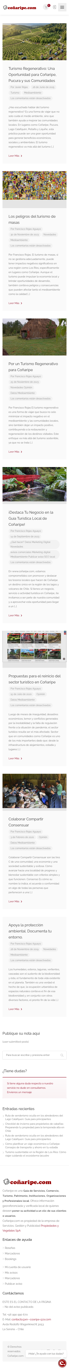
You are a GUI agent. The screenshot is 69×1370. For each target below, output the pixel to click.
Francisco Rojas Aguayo (28, 229)
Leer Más (14, 155)
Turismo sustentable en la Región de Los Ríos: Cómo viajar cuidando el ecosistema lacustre (35, 1154)
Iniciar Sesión (54, 7)
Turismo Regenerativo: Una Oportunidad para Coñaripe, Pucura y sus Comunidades (32, 74)
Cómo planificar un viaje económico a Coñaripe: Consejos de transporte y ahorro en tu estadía (32, 1145)
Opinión (28, 387)
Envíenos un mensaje (19, 1092)
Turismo (15, 92)
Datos (14, 393)
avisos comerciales (21, 552)
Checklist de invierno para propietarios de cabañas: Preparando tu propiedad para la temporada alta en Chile (34, 1127)
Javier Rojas (21, 87)
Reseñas (10, 1248)
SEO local (49, 556)
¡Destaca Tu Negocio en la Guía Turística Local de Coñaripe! (31, 518)
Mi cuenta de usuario (18, 1267)
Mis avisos (11, 1272)
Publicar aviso (36, 556)
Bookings (10, 1259)
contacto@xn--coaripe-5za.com (31, 1319)
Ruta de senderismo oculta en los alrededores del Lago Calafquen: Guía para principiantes (34, 1117)
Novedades (50, 234)
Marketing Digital (41, 542)
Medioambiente (32, 92)
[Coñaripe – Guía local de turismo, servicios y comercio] (20, 7)
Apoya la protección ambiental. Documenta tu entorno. (30, 931)
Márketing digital (41, 552)
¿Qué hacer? (17, 542)
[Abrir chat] (62, 1363)
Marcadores (12, 1253)
